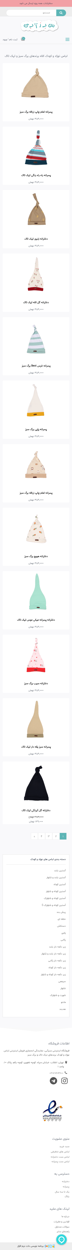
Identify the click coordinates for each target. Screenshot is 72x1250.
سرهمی (62, 981)
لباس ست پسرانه (60, 1162)
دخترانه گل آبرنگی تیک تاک (36, 810)
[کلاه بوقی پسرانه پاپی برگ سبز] (36, 403)
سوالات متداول (62, 1227)
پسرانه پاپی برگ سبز (36, 429)
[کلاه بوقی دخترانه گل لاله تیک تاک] (36, 276)
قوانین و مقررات (61, 1222)
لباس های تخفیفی (60, 1152)
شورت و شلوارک (58, 995)
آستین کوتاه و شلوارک (55, 898)
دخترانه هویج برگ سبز (36, 556)
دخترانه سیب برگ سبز (36, 683)
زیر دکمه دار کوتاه (57, 968)
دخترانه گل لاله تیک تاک (36, 302)
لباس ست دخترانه (60, 1157)
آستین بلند (60, 871)
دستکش (61, 926)
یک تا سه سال (62, 1192)
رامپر (63, 933)
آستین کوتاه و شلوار (56, 891)
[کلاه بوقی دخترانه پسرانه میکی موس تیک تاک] (36, 593)
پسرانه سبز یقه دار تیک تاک (36, 747)
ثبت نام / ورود (10, 40)
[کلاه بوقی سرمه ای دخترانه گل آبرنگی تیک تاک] (36, 784)
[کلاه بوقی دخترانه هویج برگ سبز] (36, 530)
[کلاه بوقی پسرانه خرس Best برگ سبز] (36, 339)
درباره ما (65, 1216)
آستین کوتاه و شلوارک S (54, 905)
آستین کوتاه (60, 884)
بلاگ (67, 1197)
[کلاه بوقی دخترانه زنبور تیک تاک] (36, 212)
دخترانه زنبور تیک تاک (36, 239)
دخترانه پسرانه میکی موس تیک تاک (36, 620)
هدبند (62, 1009)
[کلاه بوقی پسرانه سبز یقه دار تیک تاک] (36, 720)
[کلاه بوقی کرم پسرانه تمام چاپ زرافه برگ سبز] (36, 85)
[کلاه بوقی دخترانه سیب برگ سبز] (36, 657)
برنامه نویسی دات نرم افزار (30, 1246)
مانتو (63, 1002)
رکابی (63, 940)
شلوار (63, 988)
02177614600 (56, 1073)
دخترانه (65, 1181)
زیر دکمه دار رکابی (57, 961)
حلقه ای (62, 919)
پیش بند (61, 912)
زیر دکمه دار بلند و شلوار (53, 954)
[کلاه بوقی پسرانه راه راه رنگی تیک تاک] (36, 149)
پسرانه (66, 1187)
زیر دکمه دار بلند (57, 947)
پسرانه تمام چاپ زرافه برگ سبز (36, 112)
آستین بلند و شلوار (56, 878)
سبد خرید (64, 1147)
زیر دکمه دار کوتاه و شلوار (53, 975)
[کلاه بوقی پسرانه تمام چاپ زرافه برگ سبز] (36, 466)
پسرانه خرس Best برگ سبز (36, 366)
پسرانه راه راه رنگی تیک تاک (36, 175)
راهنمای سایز (63, 1232)
